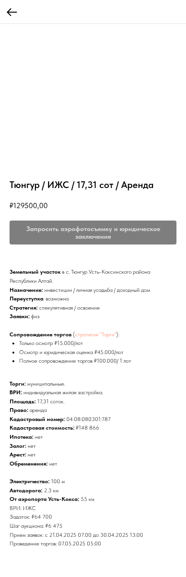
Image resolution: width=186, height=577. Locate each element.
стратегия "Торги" (95, 334)
